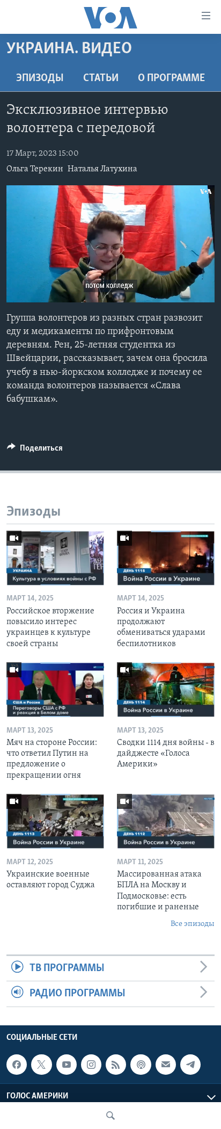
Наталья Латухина (102, 169)
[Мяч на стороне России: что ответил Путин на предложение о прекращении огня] (55, 689)
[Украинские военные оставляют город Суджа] (55, 821)
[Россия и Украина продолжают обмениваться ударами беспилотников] (166, 558)
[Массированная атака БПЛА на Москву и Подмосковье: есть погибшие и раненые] (166, 821)
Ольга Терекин (34, 169)
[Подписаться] (166, 1064)
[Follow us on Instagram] (91, 1064)
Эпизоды (40, 78)
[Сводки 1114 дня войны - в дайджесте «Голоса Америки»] (166, 689)
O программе (171, 78)
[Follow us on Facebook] (16, 1064)
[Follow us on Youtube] (66, 1064)
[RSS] (116, 1064)
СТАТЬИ (101, 78)
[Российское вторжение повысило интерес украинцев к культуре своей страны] (55, 558)
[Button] (35, 450)
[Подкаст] (140, 1064)
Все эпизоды (193, 924)
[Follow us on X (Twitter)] (41, 1064)
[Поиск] (110, 1115)
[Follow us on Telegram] (190, 1064)
